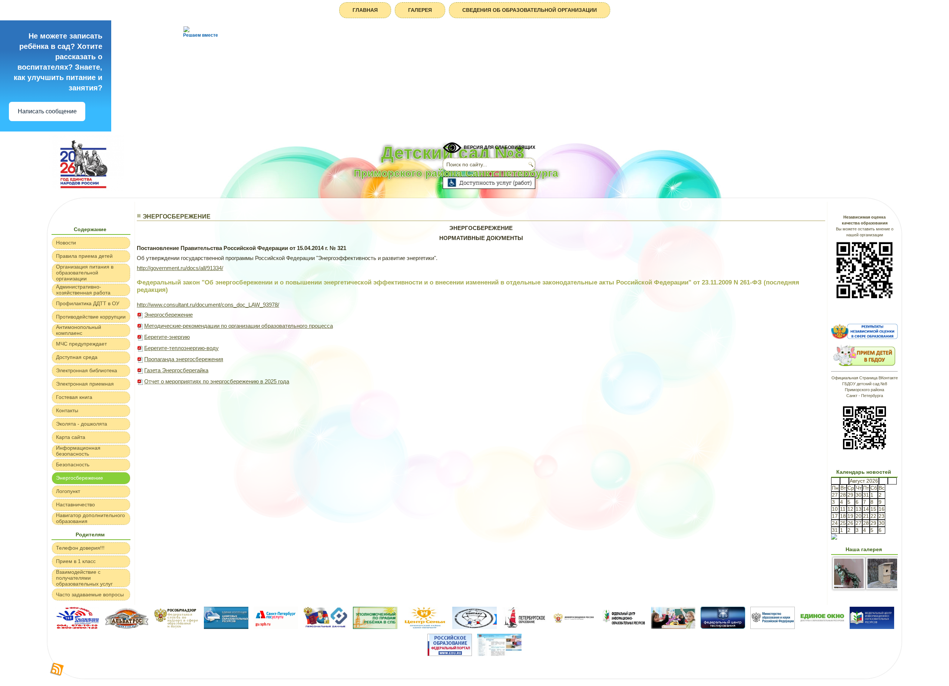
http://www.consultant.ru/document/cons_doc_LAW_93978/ (208, 305)
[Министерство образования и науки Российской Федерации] (772, 627)
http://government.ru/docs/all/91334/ (180, 268)
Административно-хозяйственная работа (83, 290)
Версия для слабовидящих (499, 147)
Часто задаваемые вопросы (90, 594)
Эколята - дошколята (81, 424)
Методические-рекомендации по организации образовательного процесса (238, 326)
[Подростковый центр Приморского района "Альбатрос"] (127, 627)
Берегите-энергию (167, 337)
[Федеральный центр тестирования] (723, 627)
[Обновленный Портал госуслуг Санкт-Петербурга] (276, 627)
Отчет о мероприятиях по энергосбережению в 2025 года (216, 381)
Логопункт (68, 491)
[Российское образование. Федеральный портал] (449, 654)
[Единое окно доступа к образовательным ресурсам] (822, 627)
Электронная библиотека (86, 370)
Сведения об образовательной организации (529, 10)
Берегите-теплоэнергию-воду (181, 348)
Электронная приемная (85, 384)
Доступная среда (76, 357)
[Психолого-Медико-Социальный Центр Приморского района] (673, 627)
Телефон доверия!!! (80, 548)
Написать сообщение (47, 111)
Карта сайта (70, 437)
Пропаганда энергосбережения (183, 359)
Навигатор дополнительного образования (90, 518)
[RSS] (57, 670)
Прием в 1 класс (76, 561)
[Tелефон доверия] (77, 627)
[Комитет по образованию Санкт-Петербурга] (499, 654)
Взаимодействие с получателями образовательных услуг (84, 578)
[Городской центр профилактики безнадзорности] (474, 627)
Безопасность (72, 464)
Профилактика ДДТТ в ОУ (87, 303)
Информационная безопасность (78, 451)
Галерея (420, 10)
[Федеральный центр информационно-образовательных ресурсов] (623, 627)
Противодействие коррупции (91, 317)
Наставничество (75, 504)
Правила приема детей (84, 256)
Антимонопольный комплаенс (78, 330)
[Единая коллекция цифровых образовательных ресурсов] (226, 627)
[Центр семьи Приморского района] (425, 627)
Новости (66, 243)
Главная (365, 10)
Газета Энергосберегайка (176, 370)
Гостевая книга (74, 397)
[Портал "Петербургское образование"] (524, 627)
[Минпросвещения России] (574, 627)
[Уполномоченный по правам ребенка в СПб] (375, 627)
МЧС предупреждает (81, 344)
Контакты (67, 410)
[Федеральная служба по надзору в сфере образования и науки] (176, 627)
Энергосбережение (79, 478)
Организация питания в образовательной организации (84, 273)
